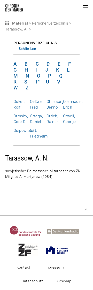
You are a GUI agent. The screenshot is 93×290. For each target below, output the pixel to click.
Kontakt (23, 267)
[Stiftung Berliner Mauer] (59, 249)
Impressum (54, 267)
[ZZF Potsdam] (30, 249)
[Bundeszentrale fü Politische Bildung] (27, 231)
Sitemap (64, 281)
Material (19, 23)
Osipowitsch (24, 130)
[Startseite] (14, 8)
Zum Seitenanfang (86, 209)
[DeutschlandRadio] (65, 231)
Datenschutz (32, 281)
